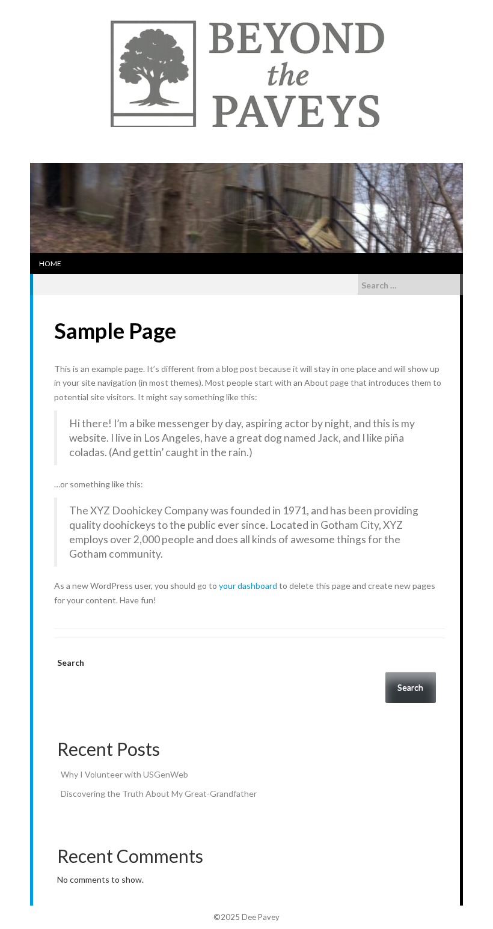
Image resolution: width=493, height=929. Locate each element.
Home (50, 263)
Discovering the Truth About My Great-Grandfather (159, 793)
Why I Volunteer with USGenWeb (124, 774)
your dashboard (248, 585)
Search (70, 662)
